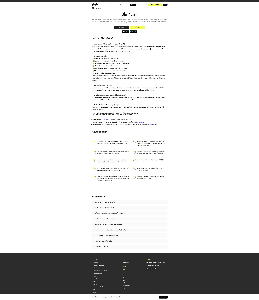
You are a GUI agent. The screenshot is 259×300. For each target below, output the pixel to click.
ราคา (127, 4)
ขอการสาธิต (137, 27)
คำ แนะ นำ (145, 4)
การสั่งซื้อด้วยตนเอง (97, 273)
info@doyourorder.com (152, 265)
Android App (133, 31)
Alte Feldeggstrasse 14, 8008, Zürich (156, 262)
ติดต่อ (124, 280)
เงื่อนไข (124, 288)
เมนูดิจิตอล (95, 262)
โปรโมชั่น (95, 279)
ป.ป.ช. (94, 276)
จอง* (94, 289)
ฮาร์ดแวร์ (125, 274)
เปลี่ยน (165, 1)
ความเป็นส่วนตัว (126, 285)
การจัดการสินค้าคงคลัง (98, 265)
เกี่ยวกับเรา (133, 4)
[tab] (129, 203)
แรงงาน (95, 284)
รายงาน (95, 281)
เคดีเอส (94, 268)
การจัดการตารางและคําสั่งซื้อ (100, 270)
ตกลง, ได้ (163, 297)
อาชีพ (124, 283)
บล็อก (139, 4)
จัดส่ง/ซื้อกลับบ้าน (97, 292)
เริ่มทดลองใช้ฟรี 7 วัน (155, 4)
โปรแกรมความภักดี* (98, 287)
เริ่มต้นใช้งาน (122, 27)
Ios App (126, 31)
